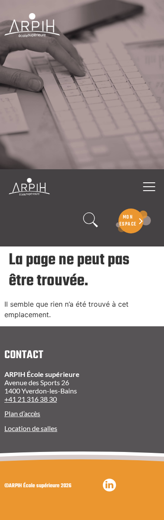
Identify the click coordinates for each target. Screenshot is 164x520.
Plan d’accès (22, 413)
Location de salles (30, 428)
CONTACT (23, 355)
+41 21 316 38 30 (30, 399)
